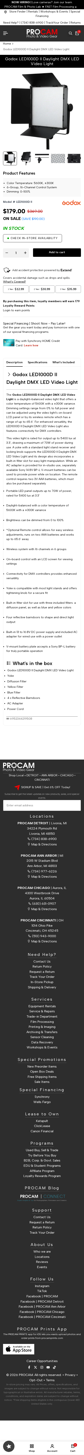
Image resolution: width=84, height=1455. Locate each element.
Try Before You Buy (42, 1155)
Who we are (42, 1251)
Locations (42, 1257)
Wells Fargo (42, 1102)
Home (7, 43)
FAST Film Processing (59, 6)
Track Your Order (42, 977)
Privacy (70, 1375)
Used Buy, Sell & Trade (42, 1150)
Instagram (42, 1286)
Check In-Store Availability (34, 238)
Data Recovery (42, 1042)
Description (14, 362)
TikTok (42, 1291)
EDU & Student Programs (42, 1166)
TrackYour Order (57, 22)
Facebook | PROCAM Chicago (42, 1312)
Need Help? (11, 22)
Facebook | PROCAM (42, 1296)
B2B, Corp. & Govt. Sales (42, 1160)
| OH (42, 920)
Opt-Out (36, 1380)
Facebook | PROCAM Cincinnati (42, 1317)
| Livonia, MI (42, 823)
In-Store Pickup (42, 982)
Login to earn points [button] (16, 310)
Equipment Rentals (42, 1006)
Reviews (42, 1262)
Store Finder (17, 11)
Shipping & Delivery (42, 987)
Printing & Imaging (42, 1027)
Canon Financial (42, 1131)
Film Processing (42, 1022)
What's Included (63, 362)
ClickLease (42, 1126)
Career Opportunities (42, 1361)
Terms (50, 1380)
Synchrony (42, 1097)
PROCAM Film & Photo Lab (23, 6)
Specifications (37, 362)
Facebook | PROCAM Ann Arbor (42, 1306)
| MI (42, 856)
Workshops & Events (54, 11)
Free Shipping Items (42, 1077)
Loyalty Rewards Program (42, 1176)
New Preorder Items (42, 1066)
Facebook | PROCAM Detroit (42, 1301)
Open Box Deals (42, 1071)
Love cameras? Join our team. (42, 2)
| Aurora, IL (42, 888)
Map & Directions (44, 844)
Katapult (42, 1121)
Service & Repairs (42, 1011)
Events (42, 1267)
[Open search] (71, 33)
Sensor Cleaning (42, 1037)
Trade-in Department (42, 1016)
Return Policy (42, 966)
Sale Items (42, 1082)
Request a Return (42, 972)
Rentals (33, 11)
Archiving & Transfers (42, 1032)
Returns (76, 22)
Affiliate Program (42, 1171)
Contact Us (42, 961)
